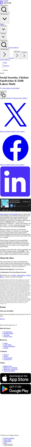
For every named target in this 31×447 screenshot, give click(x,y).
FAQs (5, 443)
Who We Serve (4, 14)
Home (5, 62)
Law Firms (6, 335)
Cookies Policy (7, 441)
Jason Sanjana (6, 88)
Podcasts (5, 348)
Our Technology (7, 358)
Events (2, 24)
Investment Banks (8, 333)
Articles (5, 343)
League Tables (7, 344)
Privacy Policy (7, 440)
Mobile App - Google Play (10, 369)
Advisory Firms (7, 336)
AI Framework (7, 359)
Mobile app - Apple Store (10, 367)
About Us (6, 354)
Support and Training (9, 370)
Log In (10, 47)
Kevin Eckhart (14, 214)
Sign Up (2, 319)
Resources (3, 25)
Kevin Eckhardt (15, 88)
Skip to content (4, 0)
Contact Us (15, 47)
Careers (5, 356)
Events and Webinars (9, 346)
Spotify (14, 275)
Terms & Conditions (8, 438)
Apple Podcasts (21, 275)
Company (3, 33)
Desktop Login (7, 366)
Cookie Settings (8, 444)
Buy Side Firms (7, 332)
